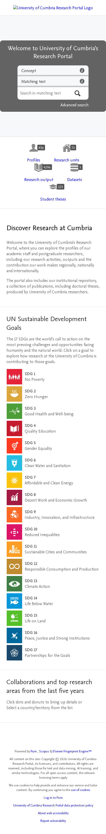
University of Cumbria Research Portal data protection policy (53, 805)
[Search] (78, 93)
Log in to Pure (53, 797)
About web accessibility (53, 813)
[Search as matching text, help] (82, 81)
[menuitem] (33, 153)
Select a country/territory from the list (39, 708)
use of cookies (80, 790)
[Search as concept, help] (82, 70)
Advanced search (74, 105)
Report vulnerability (53, 821)
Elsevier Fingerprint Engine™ (72, 751)
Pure (34, 751)
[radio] (53, 70)
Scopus (44, 751)
